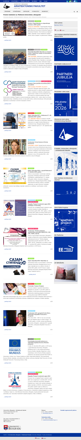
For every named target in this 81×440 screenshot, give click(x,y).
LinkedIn (74, 1)
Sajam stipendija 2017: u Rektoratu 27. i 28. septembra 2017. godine (39, 116)
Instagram (77, 1)
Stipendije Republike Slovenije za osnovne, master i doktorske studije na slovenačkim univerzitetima (40, 53)
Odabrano (31, 21)
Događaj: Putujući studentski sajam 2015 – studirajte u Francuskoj (39, 204)
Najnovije (26, 17)
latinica (61, 25)
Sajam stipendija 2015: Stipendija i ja (38, 260)
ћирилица (56, 25)
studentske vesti (46, 81)
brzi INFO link (6, 1)
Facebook (68, 1)
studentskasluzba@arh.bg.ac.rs (50, 420)
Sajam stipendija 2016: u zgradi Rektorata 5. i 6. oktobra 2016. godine (40, 171)
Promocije (31, 113)
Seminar (38, 81)
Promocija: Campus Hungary (36, 286)
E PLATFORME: (14, 1)
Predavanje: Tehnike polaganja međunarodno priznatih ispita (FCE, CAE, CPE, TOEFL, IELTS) (39, 232)
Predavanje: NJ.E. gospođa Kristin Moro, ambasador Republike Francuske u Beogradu (39, 314)
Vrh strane (73, 434)
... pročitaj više (6, 40)
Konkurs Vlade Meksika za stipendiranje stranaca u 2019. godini (39, 24)
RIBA (40, 1)
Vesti (30, 17)
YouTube (70, 1)
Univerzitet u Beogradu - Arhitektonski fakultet (13, 17)
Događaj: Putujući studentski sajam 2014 (39, 376)
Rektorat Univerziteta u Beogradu (39, 17)
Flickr (72, 1)
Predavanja (31, 81)
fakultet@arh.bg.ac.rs (48, 413)
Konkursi (30, 49)
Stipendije (38, 21)
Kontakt (45, 1)
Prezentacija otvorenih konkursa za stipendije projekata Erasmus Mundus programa (38, 343)
